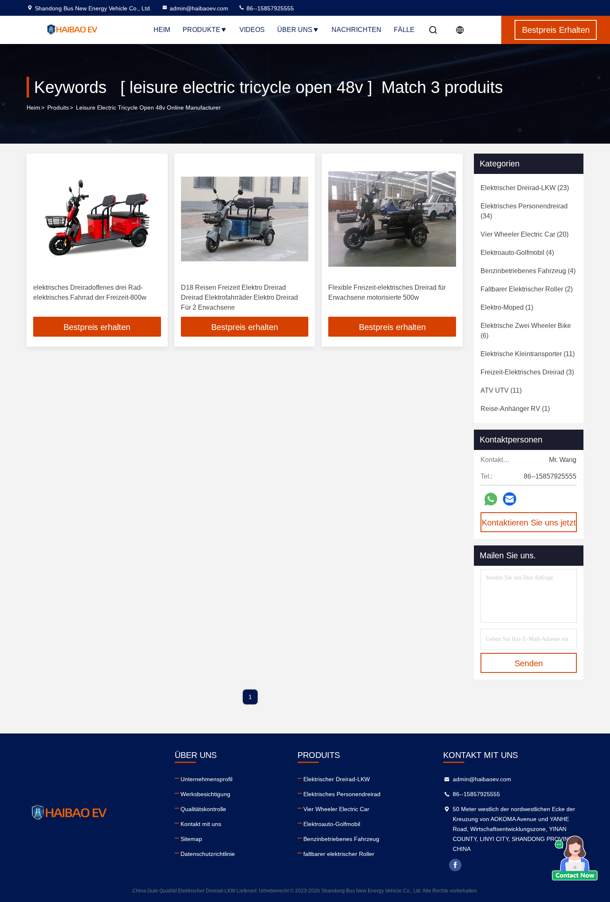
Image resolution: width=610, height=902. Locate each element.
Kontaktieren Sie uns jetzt (529, 522)
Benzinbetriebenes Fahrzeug (341, 839)
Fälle (404, 29)
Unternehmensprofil (206, 779)
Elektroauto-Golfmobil (331, 824)
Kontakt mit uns (201, 824)
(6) (526, 330)
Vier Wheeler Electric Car (336, 809)
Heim (162, 29)
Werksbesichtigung (205, 794)
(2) (527, 289)
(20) (525, 234)
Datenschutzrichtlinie (208, 854)
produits (58, 107)
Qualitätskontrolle (203, 809)
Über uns (294, 29)
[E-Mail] (509, 499)
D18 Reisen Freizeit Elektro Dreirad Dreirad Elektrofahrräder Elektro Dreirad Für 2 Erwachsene (239, 297)
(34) (524, 211)
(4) (517, 252)
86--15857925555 (269, 8)
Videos (252, 29)
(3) (527, 372)
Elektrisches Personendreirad (342, 794)
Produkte (201, 29)
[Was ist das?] (490, 499)
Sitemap (191, 839)
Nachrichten (356, 29)
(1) (507, 307)
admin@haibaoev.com (199, 8)
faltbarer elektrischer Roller (338, 854)
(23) (525, 187)
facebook (455, 865)
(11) (528, 353)
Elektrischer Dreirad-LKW (336, 779)
